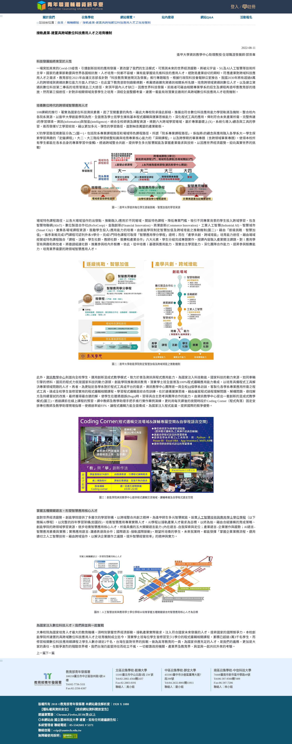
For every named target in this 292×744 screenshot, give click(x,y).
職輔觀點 (73, 22)
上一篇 (41, 653)
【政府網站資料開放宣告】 (92, 709)
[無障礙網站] (70, 735)
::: (1, 15)
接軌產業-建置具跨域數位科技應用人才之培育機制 (117, 22)
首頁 (60, 22)
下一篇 (50, 653)
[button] (128, 17)
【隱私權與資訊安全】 (55, 709)
